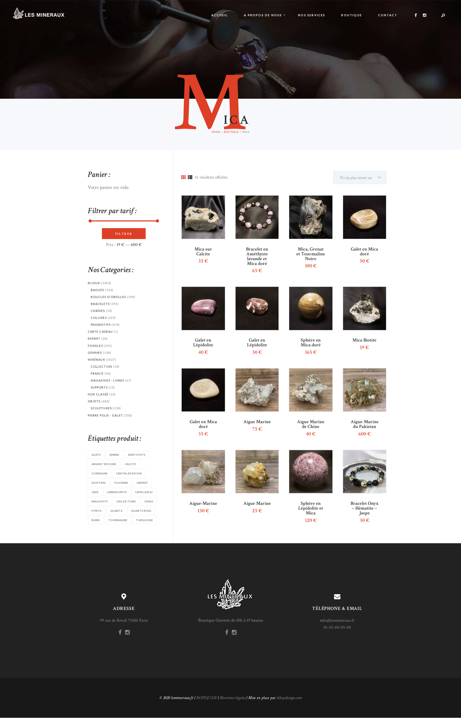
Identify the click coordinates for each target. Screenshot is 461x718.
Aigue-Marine (203, 503)
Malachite (100, 501)
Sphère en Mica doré (311, 342)
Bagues (97, 290)
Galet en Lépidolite (203, 342)
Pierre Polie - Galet (105, 415)
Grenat (142, 482)
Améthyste (136, 454)
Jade (95, 492)
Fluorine (121, 482)
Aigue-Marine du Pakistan (365, 424)
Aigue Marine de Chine (310, 424)
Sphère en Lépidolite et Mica (310, 508)
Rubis (96, 520)
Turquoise (144, 520)
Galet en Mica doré (364, 251)
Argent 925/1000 (104, 464)
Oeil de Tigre (126, 501)
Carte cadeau (100, 331)
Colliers (99, 317)
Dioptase (99, 482)
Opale (148, 501)
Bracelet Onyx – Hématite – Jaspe (365, 508)
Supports (99, 387)
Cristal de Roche (129, 473)
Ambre (114, 454)
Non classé (98, 394)
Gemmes (95, 352)
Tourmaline (117, 520)
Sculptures (101, 408)
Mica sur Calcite (203, 251)
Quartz (116, 510)
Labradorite (117, 492)
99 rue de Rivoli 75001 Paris (124, 620)
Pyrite (97, 510)
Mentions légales (232, 698)
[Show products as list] (190, 178)
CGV (213, 698)
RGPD (201, 698)
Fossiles (95, 345)
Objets (94, 401)
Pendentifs (101, 324)
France (97, 373)
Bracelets (100, 304)
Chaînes (98, 310)
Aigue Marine (257, 421)
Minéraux (96, 359)
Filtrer (124, 234)
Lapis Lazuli (144, 492)
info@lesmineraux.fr (337, 620)
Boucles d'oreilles (108, 297)
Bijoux (94, 283)
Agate (96, 454)
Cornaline (100, 473)
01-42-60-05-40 (337, 627)
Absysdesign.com (289, 698)
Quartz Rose (141, 510)
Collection (101, 366)
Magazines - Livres (107, 380)
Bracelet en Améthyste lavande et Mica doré (257, 256)
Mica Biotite (364, 340)
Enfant (94, 338)
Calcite (130, 464)
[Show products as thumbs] (183, 178)
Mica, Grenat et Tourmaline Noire (310, 254)
